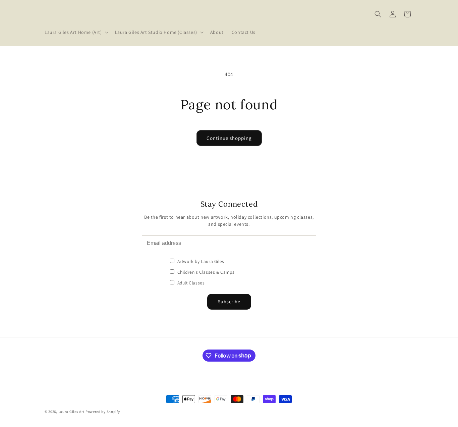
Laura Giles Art (71, 411)
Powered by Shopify (102, 411)
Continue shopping (229, 138)
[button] (76, 32)
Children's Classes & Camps (205, 272)
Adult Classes (190, 283)
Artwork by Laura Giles (200, 261)
